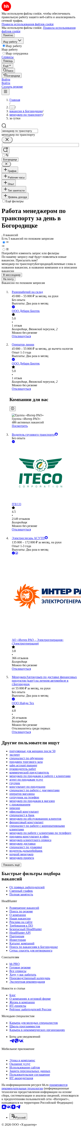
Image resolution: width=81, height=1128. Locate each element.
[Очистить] (7, 140)
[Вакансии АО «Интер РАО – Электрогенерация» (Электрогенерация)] (44, 596)
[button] (6, 79)
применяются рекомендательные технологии (34, 1086)
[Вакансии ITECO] (44, 473)
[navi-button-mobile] (5, 92)
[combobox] (20, 131)
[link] (8, 70)
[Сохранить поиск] (5, 150)
